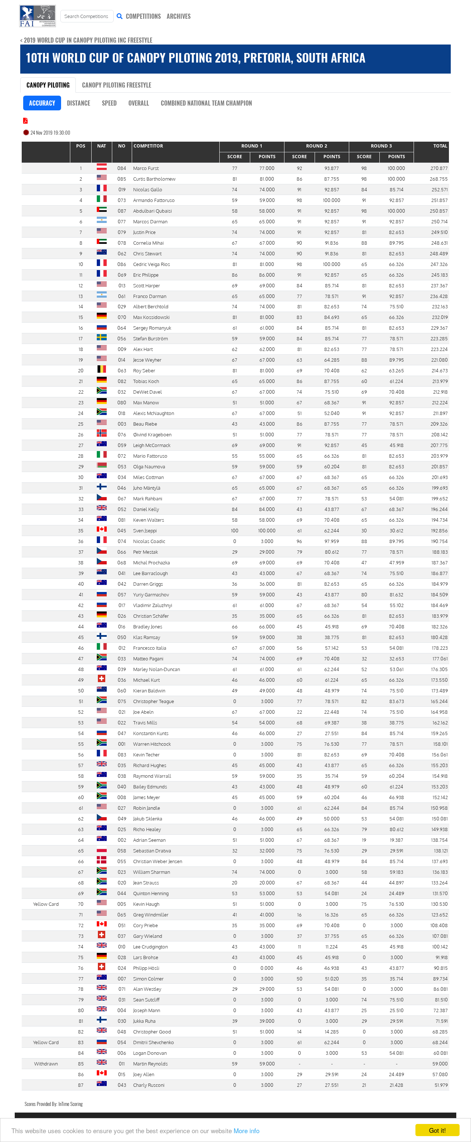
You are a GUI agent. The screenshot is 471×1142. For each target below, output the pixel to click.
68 (299, 722)
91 (299, 189)
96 (299, 541)
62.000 (267, 349)
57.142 (332, 648)
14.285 (332, 1031)
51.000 (267, 402)
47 (364, 562)
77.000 (267, 168)
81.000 (267, 178)
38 (299, 637)
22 (299, 712)
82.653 (396, 232)
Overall (138, 103)
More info (246, 1130)
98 (364, 168)
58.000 (267, 211)
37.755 (332, 936)
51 (235, 402)
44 (364, 882)
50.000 (332, 818)
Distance (78, 103)
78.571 (332, 296)
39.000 (267, 1021)
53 (364, 498)
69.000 (267, 285)
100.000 (396, 168)
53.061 (397, 669)
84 (364, 189)
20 (234, 882)
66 (235, 626)
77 (234, 168)
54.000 (267, 722)
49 (234, 690)
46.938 (396, 797)
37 (299, 936)
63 (299, 360)
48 (299, 690)
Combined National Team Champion (206, 103)
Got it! (437, 1130)
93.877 (332, 168)
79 (299, 552)
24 (364, 893)
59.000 (267, 200)
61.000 (267, 327)
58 (235, 211)
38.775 (332, 637)
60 (364, 381)
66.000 (267, 626)
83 (299, 317)
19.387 (396, 840)
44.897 (396, 882)
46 (235, 680)
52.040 (332, 413)
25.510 (397, 1010)
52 (364, 669)
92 (299, 168)
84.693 (331, 317)
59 (234, 200)
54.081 (396, 498)
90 (299, 243)
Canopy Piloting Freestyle (116, 85)
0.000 (267, 968)
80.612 (332, 552)
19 (364, 840)
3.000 (267, 541)
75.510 (397, 306)
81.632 (396, 594)
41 (235, 914)
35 (234, 616)
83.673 (396, 701)
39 (234, 1021)
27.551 (332, 733)
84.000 (267, 509)
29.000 (267, 552)
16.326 (332, 914)
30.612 (396, 530)
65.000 (267, 221)
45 (364, 445)
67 (234, 243)
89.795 (396, 243)
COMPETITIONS (143, 16)
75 (299, 744)
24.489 (396, 893)
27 (299, 733)
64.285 (332, 360)
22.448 (331, 712)
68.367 (331, 402)
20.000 (267, 882)
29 (234, 552)
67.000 (267, 243)
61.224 (396, 381)
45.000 (267, 765)
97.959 (332, 541)
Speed (109, 103)
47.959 (396, 562)
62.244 (331, 530)
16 (299, 914)
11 (299, 946)
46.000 (267, 680)
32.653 (396, 658)
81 (235, 178)
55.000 (267, 456)
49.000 (267, 690)
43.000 (267, 424)
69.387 (332, 722)
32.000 (267, 850)
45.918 (397, 445)
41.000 (267, 914)
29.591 (396, 850)
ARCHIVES (179, 16)
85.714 (397, 189)
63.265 (396, 370)
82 (364, 701)
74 (234, 189)
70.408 (332, 370)
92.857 (332, 189)
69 (234, 285)
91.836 (332, 243)
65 (235, 221)
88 (364, 243)
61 (235, 327)
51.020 (332, 978)
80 (364, 594)
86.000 (267, 275)
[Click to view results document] (25, 121)
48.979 (332, 690)
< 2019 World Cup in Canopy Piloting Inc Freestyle (86, 40)
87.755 (331, 178)
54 (364, 605)
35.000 (267, 616)
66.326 (396, 264)
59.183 (396, 872)
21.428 (396, 1085)
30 (364, 530)
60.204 (332, 466)
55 (235, 456)
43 (234, 424)
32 (364, 658)
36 (234, 584)
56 (299, 648)
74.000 (267, 189)
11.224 (332, 946)
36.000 (267, 584)
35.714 (332, 776)
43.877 (332, 509)
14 (299, 1031)
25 (364, 1010)
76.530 (331, 744)
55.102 (397, 605)
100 (234, 530)
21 (364, 1085)
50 (299, 978)
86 (299, 178)
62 (234, 349)
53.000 (267, 893)
